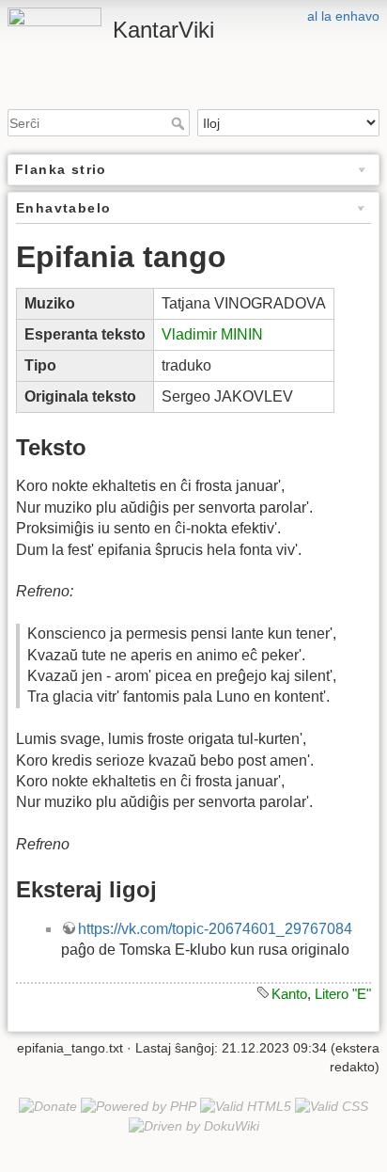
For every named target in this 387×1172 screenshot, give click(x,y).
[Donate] (48, 1106)
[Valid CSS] (331, 1106)
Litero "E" (343, 994)
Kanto (289, 994)
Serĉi (180, 123)
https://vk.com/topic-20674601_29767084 (215, 929)
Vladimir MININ (212, 334)
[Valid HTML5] (245, 1106)
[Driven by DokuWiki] (194, 1124)
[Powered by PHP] (138, 1106)
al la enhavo (343, 16)
